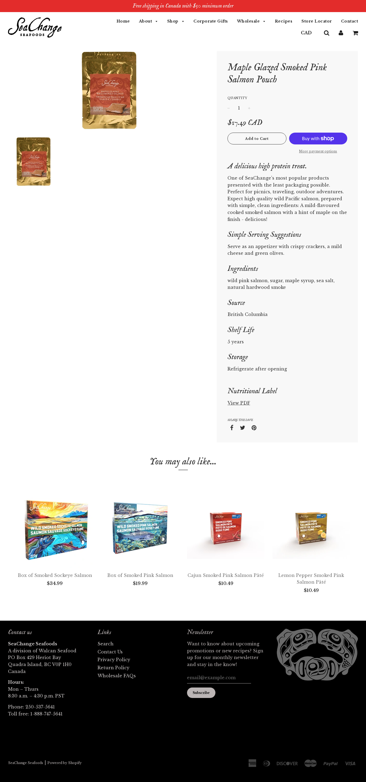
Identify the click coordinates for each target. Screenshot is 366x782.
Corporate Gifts (210, 21)
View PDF (238, 403)
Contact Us (110, 651)
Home (123, 21)
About (146, 21)
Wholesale (249, 21)
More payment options (318, 151)
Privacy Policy (114, 659)
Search (106, 643)
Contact (349, 21)
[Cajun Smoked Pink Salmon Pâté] (225, 529)
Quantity (237, 98)
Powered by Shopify (64, 763)
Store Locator (316, 21)
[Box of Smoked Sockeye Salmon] (55, 529)
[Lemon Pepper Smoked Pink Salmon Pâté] (311, 529)
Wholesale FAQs (117, 675)
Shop (173, 21)
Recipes (284, 21)
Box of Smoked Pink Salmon (140, 575)
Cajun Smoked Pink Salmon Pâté (226, 575)
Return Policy (113, 667)
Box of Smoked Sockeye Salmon (55, 575)
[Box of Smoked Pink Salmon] (140, 529)
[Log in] (341, 32)
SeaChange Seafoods (25, 763)
